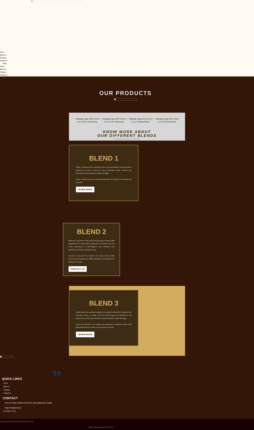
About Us (3, 55)
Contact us (3, 61)
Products (3, 58)
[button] (56, 63)
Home (2, 52)
